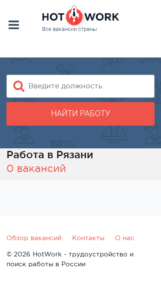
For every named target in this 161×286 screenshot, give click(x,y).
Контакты (88, 237)
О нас (124, 237)
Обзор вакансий (33, 237)
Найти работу (80, 113)
